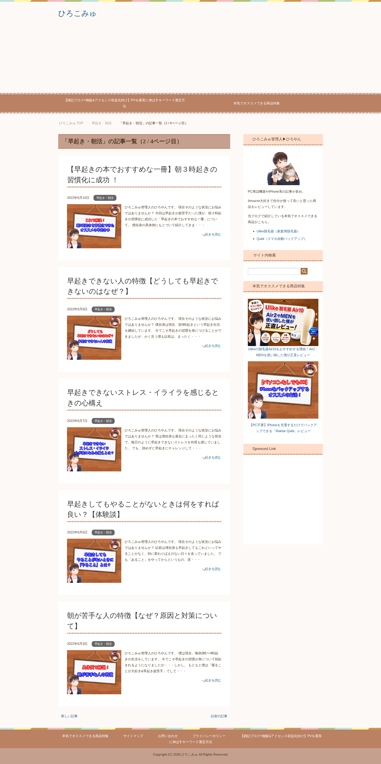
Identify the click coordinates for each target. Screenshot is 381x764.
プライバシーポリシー (209, 736)
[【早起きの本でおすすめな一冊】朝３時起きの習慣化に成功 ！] (94, 245)
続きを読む (213, 234)
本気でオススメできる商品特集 (256, 103)
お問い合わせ (168, 736)
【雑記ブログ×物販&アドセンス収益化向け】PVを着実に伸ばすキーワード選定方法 (124, 103)
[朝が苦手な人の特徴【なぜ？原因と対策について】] (94, 691)
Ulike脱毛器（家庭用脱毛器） (278, 231)
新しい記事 (69, 716)
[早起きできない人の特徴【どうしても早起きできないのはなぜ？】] (94, 357)
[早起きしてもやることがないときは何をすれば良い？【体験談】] (94, 580)
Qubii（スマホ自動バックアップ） (282, 239)
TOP (74, 123)
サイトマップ (133, 736)
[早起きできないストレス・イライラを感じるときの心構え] (94, 468)
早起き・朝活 (105, 197)
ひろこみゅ (77, 13)
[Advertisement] (190, 60)
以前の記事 (219, 716)
